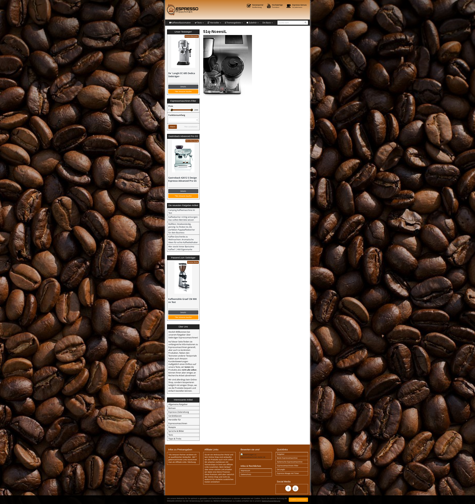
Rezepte (172, 427)
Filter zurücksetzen (190, 127)
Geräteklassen (175, 415)
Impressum (245, 470)
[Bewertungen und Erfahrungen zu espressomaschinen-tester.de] (256, 455)
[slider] (172, 110)
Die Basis (266, 22)
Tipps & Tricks (174, 438)
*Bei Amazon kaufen (183, 91)
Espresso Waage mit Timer (288, 473)
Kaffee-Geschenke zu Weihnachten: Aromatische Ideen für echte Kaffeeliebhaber (183, 239)
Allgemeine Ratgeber (178, 404)
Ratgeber (281, 454)
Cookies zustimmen (298, 499)
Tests (170, 435)
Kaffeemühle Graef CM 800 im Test (182, 301)
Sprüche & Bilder (176, 431)
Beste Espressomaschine (287, 458)
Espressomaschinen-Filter (287, 465)
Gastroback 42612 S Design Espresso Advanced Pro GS (182, 179)
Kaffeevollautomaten (181, 22)
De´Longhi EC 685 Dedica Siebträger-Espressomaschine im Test (182, 75)
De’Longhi (281, 469)
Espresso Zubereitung (178, 412)
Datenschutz (246, 474)
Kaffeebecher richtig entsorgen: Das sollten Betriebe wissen (183, 218)
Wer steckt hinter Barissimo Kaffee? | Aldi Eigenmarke (181, 248)
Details (183, 86)
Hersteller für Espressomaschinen (177, 421)
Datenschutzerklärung (271, 501)
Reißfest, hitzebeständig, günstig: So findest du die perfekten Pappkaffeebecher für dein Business (181, 228)
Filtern (172, 127)
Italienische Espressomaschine (289, 462)
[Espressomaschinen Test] (189, 10)
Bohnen (172, 408)
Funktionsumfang (176, 115)
